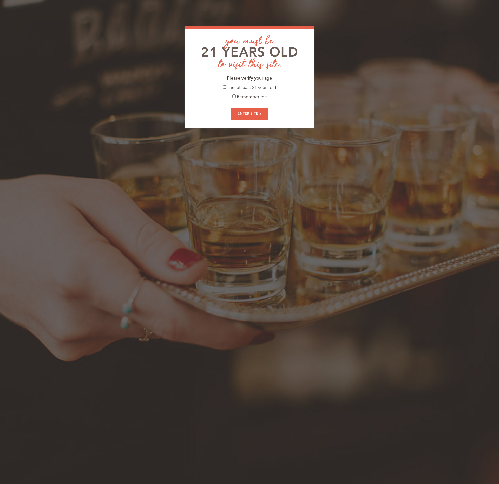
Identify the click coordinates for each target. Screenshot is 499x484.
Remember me (251, 97)
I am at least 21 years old (251, 88)
